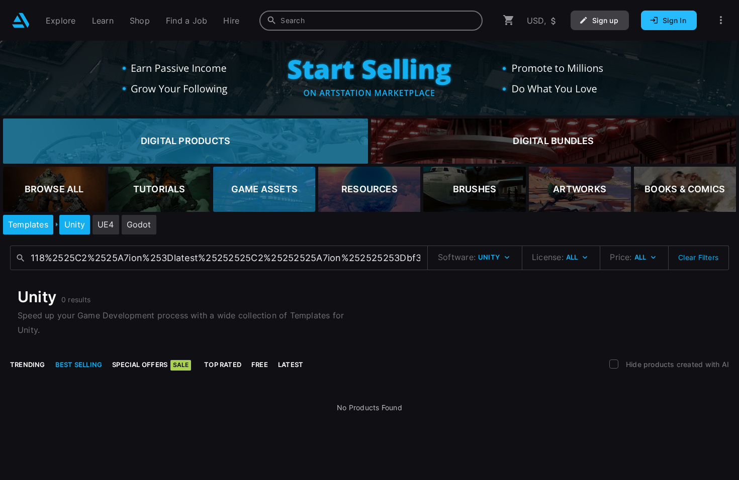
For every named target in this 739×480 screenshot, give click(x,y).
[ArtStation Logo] (21, 20)
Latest (290, 365)
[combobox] (371, 21)
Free (259, 365)
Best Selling (79, 365)
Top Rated (222, 365)
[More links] (721, 20)
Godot (139, 224)
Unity (74, 224)
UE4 (106, 224)
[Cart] (509, 20)
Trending (27, 365)
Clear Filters (698, 257)
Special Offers (150, 365)
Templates (28, 224)
